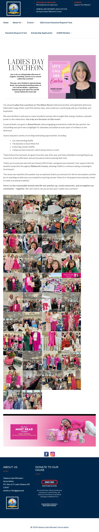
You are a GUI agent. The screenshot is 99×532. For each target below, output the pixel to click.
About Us (17, 22)
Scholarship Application (41, 33)
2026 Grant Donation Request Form (56, 22)
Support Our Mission (82, 5)
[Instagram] (52, 454)
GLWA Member (63, 33)
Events (30, 22)
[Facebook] (46, 454)
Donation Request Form (16, 33)
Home (6, 22)
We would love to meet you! (47, 5)
